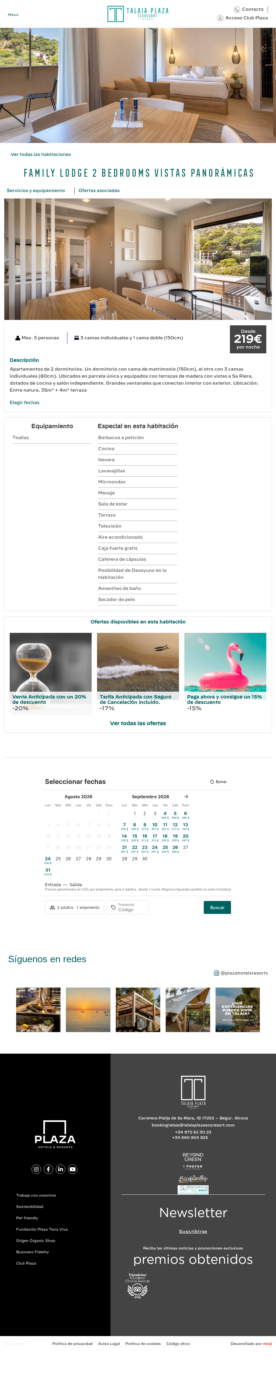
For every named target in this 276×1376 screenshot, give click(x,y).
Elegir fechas (24, 403)
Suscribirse (193, 1232)
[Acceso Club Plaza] (220, 18)
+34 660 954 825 (190, 1138)
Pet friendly (27, 1218)
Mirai (267, 1344)
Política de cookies (143, 1344)
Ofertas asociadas (99, 191)
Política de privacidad (72, 1344)
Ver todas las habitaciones (41, 154)
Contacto (253, 9)
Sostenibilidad (29, 1207)
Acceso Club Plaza (246, 18)
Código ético (178, 1344)
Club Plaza (26, 1263)
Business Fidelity (32, 1252)
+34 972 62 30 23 (193, 1132)
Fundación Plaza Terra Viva (42, 1229)
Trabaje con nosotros (36, 1195)
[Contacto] (237, 9)
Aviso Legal (109, 1344)
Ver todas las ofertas (138, 723)
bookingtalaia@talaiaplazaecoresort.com (193, 1125)
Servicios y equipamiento (36, 191)
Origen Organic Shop (35, 1241)
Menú (13, 14)
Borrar (221, 781)
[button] (9, 259)
